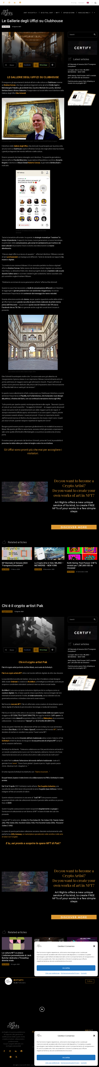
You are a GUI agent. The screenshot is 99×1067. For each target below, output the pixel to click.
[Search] (94, 34)
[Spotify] (20, 3)
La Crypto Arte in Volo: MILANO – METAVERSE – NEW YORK (79, 71)
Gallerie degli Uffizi (21, 146)
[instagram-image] (12, 994)
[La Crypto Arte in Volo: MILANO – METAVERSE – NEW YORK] (49, 553)
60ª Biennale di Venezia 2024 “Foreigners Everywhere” (82, 65)
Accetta (66, 1057)
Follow (89, 981)
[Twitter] (16, 1057)
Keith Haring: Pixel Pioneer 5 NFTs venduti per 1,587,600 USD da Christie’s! (82, 77)
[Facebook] (4, 3)
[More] (52, 65)
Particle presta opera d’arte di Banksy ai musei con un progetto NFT (81, 82)
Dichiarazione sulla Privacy (70, 1063)
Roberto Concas (34, 163)
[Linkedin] (15, 3)
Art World (6, 26)
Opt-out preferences (52, 1063)
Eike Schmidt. (21, 93)
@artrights (18, 980)
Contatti (84, 1063)
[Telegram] (10, 1057)
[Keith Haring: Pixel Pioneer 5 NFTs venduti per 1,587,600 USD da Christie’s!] (82, 553)
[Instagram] (9, 3)
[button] (94, 1035)
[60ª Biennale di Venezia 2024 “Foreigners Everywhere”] (17, 553)
